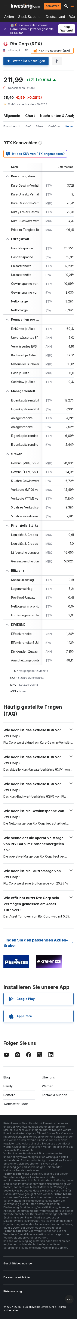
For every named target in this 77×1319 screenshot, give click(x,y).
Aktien (9, 17)
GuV (28, 126)
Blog (6, 1077)
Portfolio (9, 1095)
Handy (8, 1086)
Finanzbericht (11, 126)
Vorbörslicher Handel (21, 104)
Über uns (48, 1077)
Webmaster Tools (15, 1104)
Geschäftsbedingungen (18, 1263)
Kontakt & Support (54, 1095)
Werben (47, 1086)
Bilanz (39, 126)
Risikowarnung (12, 1291)
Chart (30, 115)
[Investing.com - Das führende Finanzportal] (25, 6)
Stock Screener (29, 17)
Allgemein (11, 115)
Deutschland (55, 17)
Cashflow (54, 126)
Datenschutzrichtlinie (16, 1277)
